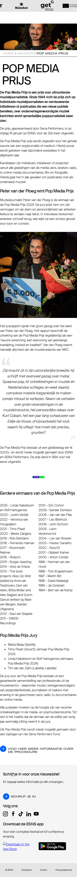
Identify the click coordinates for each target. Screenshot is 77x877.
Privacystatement (63, 870)
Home (8, 53)
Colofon (43, 870)
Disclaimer (27, 870)
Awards (25, 53)
